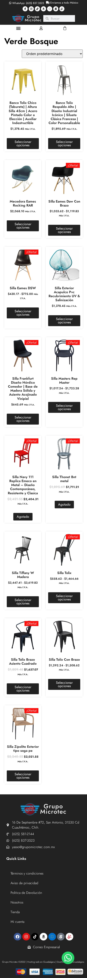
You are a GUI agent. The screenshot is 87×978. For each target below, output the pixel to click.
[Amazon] (43, 8)
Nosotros (17, 902)
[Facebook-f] (25, 8)
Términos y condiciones (27, 873)
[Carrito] (65, 28)
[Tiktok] (37, 8)
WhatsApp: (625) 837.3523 (27, 3)
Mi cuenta (17, 921)
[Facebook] (17, 936)
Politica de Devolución (26, 892)
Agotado (23, 516)
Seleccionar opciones (23, 143)
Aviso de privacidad (24, 883)
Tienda (15, 912)
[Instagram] (31, 8)
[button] (18, 28)
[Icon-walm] (49, 8)
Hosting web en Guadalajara (41, 962)
